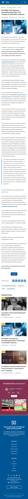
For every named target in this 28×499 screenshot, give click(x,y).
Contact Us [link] (14, 470)
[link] (5, 2)
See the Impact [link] (14, 451)
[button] (25, 2)
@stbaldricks (20, 384)
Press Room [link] (14, 463)
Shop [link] (14, 468)
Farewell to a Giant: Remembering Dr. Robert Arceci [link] (13, 314)
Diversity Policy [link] (19, 496)
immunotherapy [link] (11, 288)
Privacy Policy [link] (12, 496)
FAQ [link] (14, 466)
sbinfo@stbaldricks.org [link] (14, 482)
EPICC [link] (3, 288)
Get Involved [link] (14, 446)
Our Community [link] (14, 449)
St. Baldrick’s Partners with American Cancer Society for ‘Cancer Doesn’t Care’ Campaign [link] (13, 368)
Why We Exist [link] (14, 444)
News (3, 298)
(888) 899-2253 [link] (14, 481)
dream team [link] (21, 285)
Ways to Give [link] (14, 453)
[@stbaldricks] (6, 389)
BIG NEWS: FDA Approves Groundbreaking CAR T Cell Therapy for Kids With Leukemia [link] (13, 341)
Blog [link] (14, 461)
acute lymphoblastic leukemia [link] (9, 285)
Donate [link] (14, 274)
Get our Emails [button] (14, 487)
